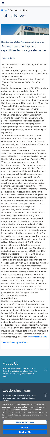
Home (4, 10)
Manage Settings (25, 422)
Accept (25, 427)
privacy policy (21, 407)
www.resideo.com (37, 336)
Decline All (25, 432)
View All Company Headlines (14, 342)
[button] (3, 3)
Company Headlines (19, 10)
